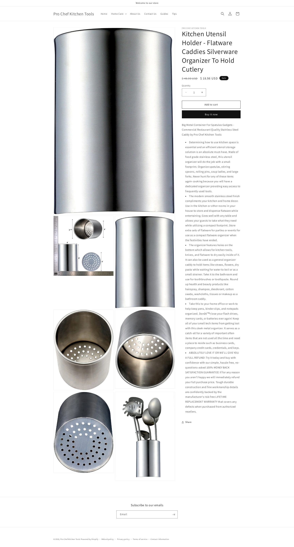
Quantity (186, 85)
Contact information (160, 539)
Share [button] (188, 422)
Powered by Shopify (89, 539)
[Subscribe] (173, 515)
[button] (118, 13)
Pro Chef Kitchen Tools (70, 539)
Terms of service (140, 539)
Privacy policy (123, 539)
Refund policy (108, 539)
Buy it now (211, 114)
